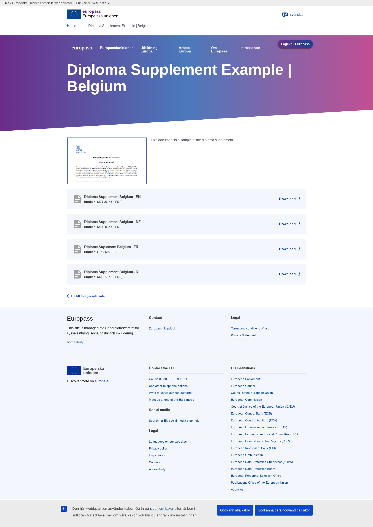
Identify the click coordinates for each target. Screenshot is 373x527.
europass (81, 48)
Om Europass (219, 49)
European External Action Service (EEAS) (259, 427)
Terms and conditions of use (250, 328)
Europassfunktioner (116, 48)
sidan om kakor (161, 508)
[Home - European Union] (92, 14)
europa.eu (102, 381)
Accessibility (75, 342)
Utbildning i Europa (150, 49)
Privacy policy (158, 448)
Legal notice (157, 455)
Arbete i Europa (185, 49)
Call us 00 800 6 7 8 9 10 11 (168, 379)
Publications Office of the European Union (259, 482)
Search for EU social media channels (174, 420)
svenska (292, 14)
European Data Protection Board (253, 468)
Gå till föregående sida (88, 296)
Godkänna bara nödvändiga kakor (284, 510)
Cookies (154, 462)
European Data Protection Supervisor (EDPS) (262, 462)
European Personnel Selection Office (256, 475)
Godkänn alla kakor (235, 510)
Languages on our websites (168, 441)
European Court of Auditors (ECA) (254, 420)
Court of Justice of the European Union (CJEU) (263, 406)
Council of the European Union (252, 392)
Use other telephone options (168, 386)
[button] (107, 160)
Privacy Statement (243, 335)
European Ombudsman (247, 455)
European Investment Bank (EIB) (253, 448)
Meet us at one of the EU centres (171, 399)
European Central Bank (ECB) (251, 413)
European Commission (246, 399)
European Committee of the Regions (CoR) (260, 441)
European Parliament (245, 379)
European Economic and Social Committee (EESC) (265, 434)
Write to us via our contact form (170, 392)
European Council (243, 386)
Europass (80, 318)
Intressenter (250, 48)
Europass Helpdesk (162, 328)
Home (71, 26)
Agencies (237, 489)
